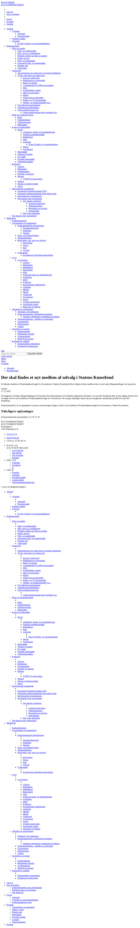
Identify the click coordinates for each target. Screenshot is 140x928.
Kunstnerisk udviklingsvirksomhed (38, 255)
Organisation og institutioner (24, 223)
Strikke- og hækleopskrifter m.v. (37, 102)
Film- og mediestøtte (26, 61)
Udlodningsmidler (25, 161)
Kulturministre (24, 331)
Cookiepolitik (18, 480)
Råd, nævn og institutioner (29, 53)
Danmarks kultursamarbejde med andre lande (37, 193)
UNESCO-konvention (32, 179)
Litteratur (27, 142)
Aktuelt (10, 29)
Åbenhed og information (22, 309)
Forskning (27, 277)
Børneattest (22, 125)
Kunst (20, 130)
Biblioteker (22, 169)
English (10, 24)
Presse (9, 19)
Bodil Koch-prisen (25, 339)
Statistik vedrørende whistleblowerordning (41, 317)
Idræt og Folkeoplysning (22, 115)
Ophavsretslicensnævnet (28, 110)
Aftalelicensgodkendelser (28, 107)
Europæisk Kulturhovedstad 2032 (32, 191)
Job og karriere (13, 14)
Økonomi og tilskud (31, 307)
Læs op (10, 12)
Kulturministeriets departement (31, 225)
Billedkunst (28, 137)
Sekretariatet (33, 211)
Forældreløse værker (32, 90)
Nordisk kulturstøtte (26, 159)
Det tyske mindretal (31, 213)
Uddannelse (23, 253)
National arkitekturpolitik (34, 134)
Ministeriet (11, 218)
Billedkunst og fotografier (34, 80)
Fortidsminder (24, 171)
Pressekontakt (23, 36)
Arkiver (21, 166)
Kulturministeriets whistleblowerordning (35, 314)
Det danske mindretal (32, 201)
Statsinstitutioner (25, 238)
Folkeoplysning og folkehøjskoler (37, 275)
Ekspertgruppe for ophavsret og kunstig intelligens (39, 73)
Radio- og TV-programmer (34, 100)
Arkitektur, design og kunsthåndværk (39, 132)
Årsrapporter (23, 321)
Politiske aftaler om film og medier (32, 56)
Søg (3, 351)
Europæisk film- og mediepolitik (31, 63)
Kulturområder (13, 46)
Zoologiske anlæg (30, 304)
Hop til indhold (7, 2)
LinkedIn (16, 463)
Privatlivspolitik (19, 477)
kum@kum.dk (13, 438)
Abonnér (21, 34)
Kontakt (10, 22)
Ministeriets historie (26, 334)
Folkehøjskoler (24, 120)
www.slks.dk (17, 450)
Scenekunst (28, 149)
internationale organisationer (30, 196)
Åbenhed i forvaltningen (28, 312)
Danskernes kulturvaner (28, 346)
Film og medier (18, 48)
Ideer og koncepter (31, 93)
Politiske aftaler (18, 38)
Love (14, 257)
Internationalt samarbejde (23, 189)
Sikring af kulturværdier (28, 184)
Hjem (3, 361)
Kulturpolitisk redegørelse (29, 344)
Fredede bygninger (26, 174)
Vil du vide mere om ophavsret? (31, 75)
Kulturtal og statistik (20, 341)
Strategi (26, 233)
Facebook (16, 465)
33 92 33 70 (12, 434)
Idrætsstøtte (22, 152)
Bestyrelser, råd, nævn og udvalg (32, 240)
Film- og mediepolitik (27, 51)
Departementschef (31, 228)
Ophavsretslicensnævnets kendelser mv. (40, 112)
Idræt (20, 117)
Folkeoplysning (24, 122)
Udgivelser (22, 68)
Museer (21, 176)
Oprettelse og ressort (21, 329)
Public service (24, 58)
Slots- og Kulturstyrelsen (28, 235)
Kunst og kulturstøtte (21, 127)
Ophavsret (16, 70)
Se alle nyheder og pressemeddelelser (34, 43)
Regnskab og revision (37, 208)
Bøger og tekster (30, 83)
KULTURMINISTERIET (12, 5)
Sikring (21, 181)
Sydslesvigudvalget (36, 203)
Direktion (27, 230)
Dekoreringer (23, 324)
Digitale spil (23, 66)
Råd (25, 248)
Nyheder (16, 31)
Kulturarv (16, 164)
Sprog (20, 186)
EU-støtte (22, 157)
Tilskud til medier (25, 154)
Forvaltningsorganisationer (29, 105)
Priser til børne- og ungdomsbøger (43, 144)
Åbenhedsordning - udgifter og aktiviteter (35, 319)
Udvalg (26, 250)
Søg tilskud (17, 453)
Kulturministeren (19, 221)
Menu (3, 359)
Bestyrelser (28, 243)
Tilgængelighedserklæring (23, 482)
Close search (6, 356)
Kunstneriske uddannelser (34, 285)
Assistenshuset (24, 336)
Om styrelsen (17, 455)
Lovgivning (23, 260)
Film (25, 88)
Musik (25, 95)
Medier (26, 289)
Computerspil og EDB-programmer (38, 85)
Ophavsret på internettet (33, 98)
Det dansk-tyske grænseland (30, 198)
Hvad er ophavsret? (31, 78)
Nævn (25, 245)
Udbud (21, 326)
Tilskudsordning (35, 206)
